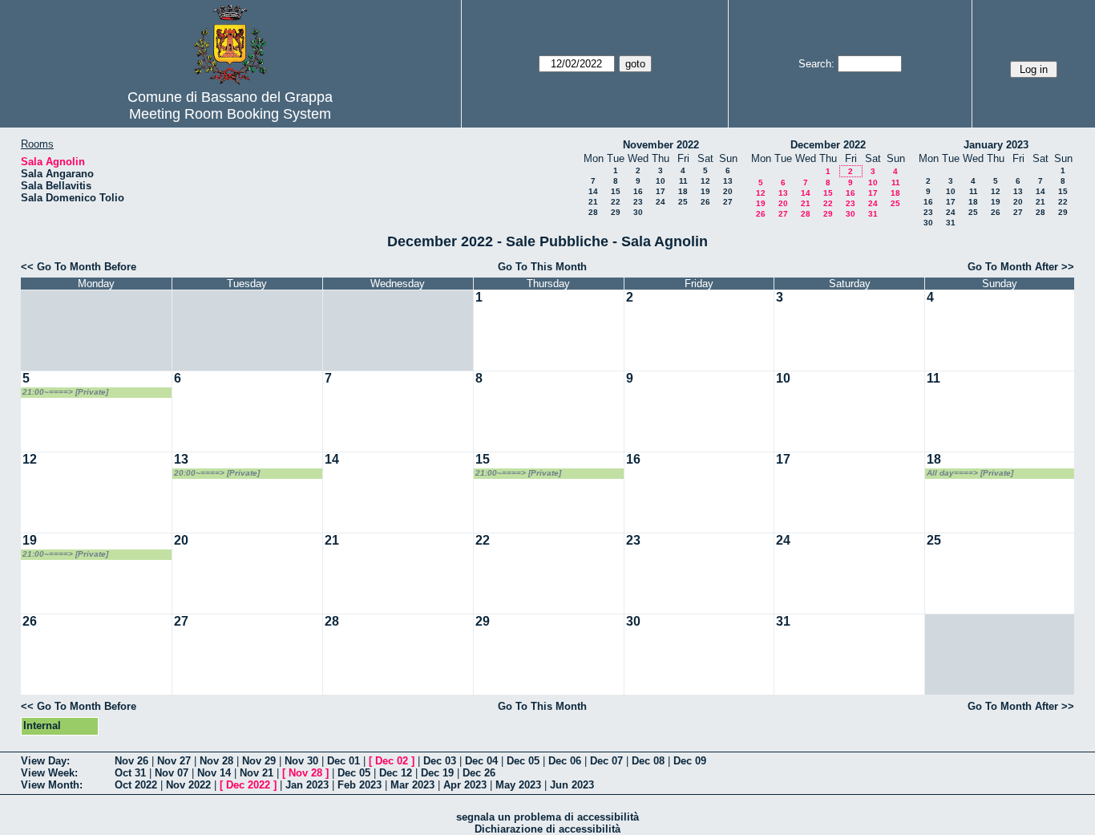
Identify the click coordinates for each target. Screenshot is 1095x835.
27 (728, 201)
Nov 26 (131, 761)
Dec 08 (648, 761)
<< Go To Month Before (78, 267)
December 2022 (828, 145)
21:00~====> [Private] (65, 391)
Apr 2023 (465, 785)
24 (660, 201)
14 (593, 191)
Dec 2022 (248, 785)
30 (638, 212)
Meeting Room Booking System (230, 114)
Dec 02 (391, 761)
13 (728, 180)
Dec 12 (395, 773)
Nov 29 (259, 761)
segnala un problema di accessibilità (547, 817)
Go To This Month (542, 267)
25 (683, 201)
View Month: (52, 785)
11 (683, 180)
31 (873, 213)
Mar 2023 (412, 785)
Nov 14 (214, 773)
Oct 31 (130, 773)
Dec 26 (479, 773)
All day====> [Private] (970, 472)
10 (660, 180)
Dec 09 (689, 761)
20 (728, 191)
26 (705, 201)
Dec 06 (564, 761)
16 (638, 191)
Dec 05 (523, 761)
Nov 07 (171, 773)
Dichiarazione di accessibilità (547, 829)
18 (683, 191)
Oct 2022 (136, 785)
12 (705, 180)
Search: (816, 64)
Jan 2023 (307, 785)
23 (638, 201)
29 (615, 212)
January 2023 (996, 145)
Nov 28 (216, 761)
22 (615, 201)
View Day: (45, 761)
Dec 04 (481, 761)
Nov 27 (174, 761)
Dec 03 (439, 761)
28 (593, 212)
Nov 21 (256, 773)
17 (660, 191)
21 (593, 201)
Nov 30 (301, 761)
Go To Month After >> (1021, 267)
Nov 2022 (188, 785)
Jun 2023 (572, 785)
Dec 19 (437, 773)
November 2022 (661, 145)
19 (705, 191)
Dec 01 (343, 761)
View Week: (49, 773)
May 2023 (518, 785)
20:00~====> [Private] (217, 472)
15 (615, 191)
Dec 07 (606, 761)
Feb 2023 (359, 785)
